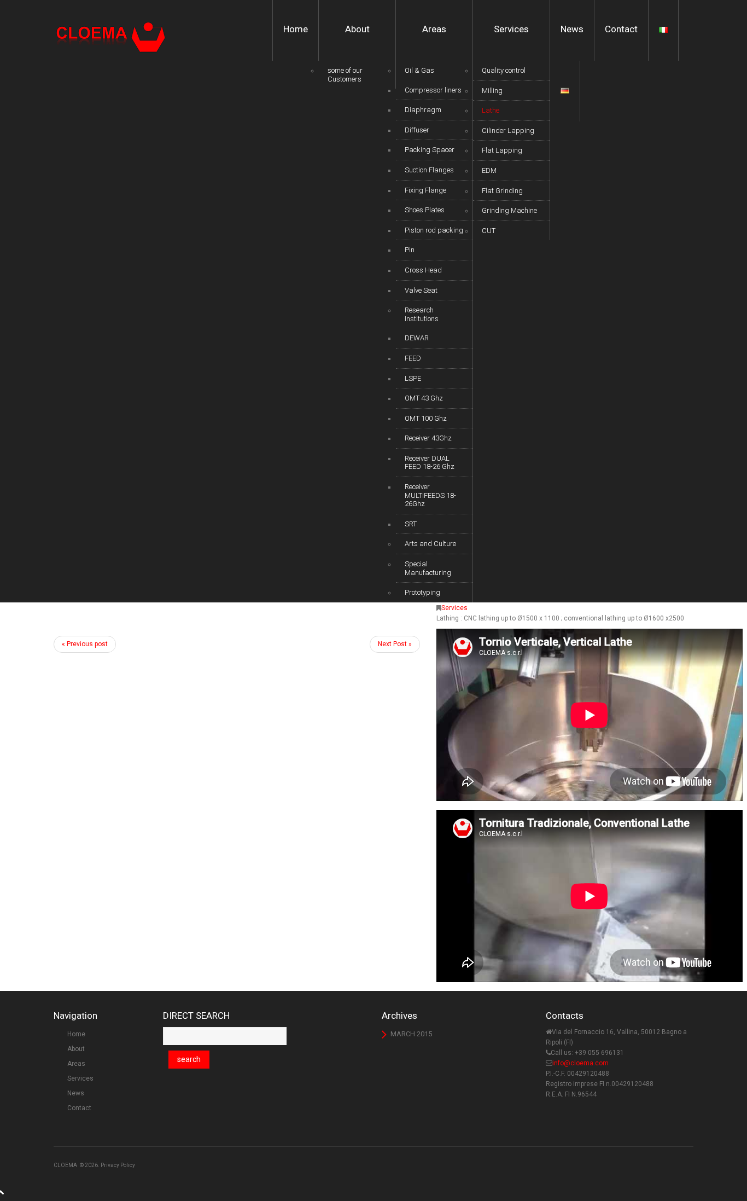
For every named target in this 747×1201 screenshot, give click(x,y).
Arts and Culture (430, 543)
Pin (410, 250)
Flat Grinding (502, 191)
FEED (413, 358)
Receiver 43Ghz (428, 438)
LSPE (413, 378)
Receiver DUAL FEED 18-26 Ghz (429, 462)
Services (511, 29)
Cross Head (423, 270)
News (572, 29)
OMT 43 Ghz (424, 398)
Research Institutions (422, 314)
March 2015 (411, 1034)
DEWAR (417, 338)
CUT (488, 231)
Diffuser (417, 130)
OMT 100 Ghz (426, 418)
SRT (411, 524)
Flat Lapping (502, 150)
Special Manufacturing (428, 568)
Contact (621, 29)
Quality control (504, 70)
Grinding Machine (509, 210)
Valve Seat (421, 290)
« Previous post (85, 644)
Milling (492, 90)
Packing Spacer (429, 150)
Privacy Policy (118, 1165)
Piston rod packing (434, 230)
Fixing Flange (425, 190)
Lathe (490, 110)
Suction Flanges (429, 170)
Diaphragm (423, 110)
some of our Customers (345, 74)
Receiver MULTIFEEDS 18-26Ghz (430, 495)
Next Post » (395, 644)
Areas (434, 29)
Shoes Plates (425, 210)
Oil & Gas (419, 70)
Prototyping (422, 592)
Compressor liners (433, 90)
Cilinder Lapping (508, 130)
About (357, 29)
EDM (489, 170)
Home (295, 29)
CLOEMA (65, 1165)
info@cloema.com (580, 1063)
